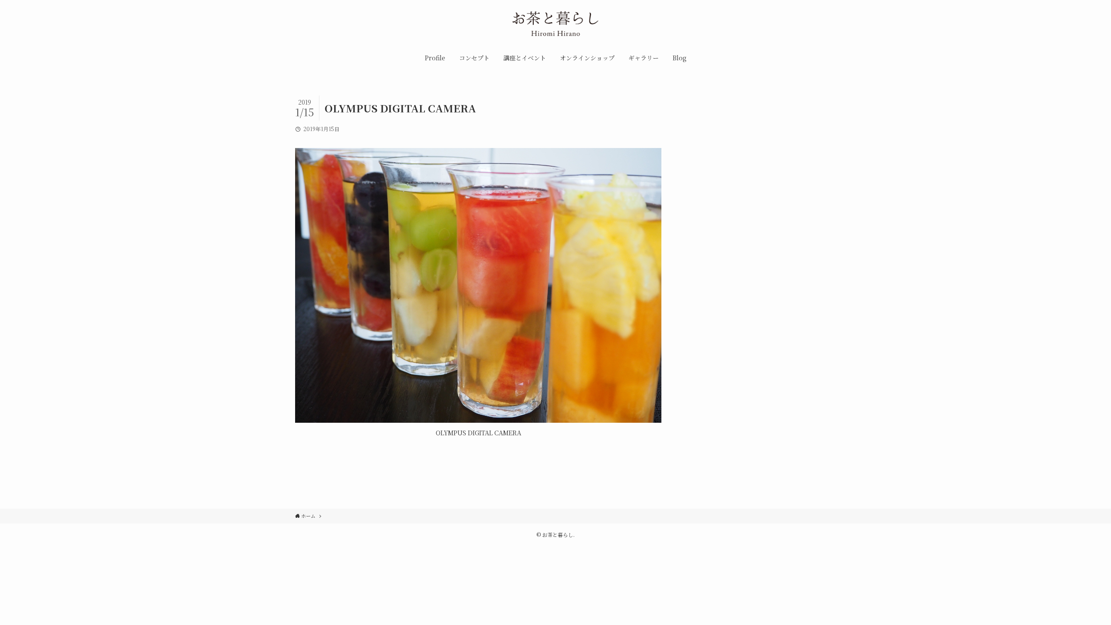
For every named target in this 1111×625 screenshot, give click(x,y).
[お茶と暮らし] (555, 25)
